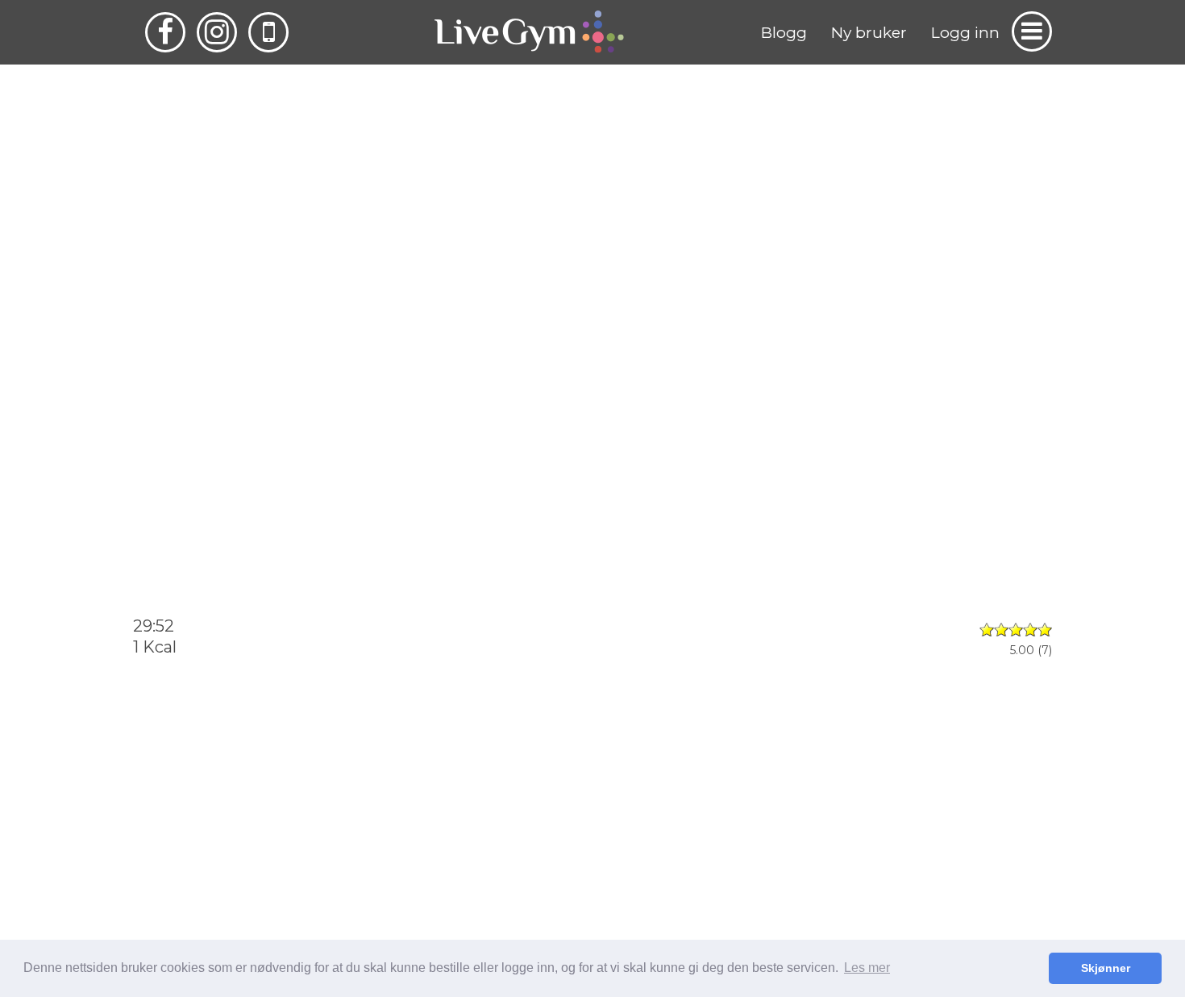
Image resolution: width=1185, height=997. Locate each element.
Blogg (784, 32)
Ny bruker (869, 32)
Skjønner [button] (1105, 968)
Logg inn (965, 32)
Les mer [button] (867, 967)
